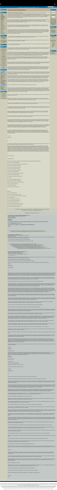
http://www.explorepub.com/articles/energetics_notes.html (15, 204)
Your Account (3, 33)
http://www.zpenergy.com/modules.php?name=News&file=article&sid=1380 (19, 19)
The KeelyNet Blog (3, 80)
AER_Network (3, 71)
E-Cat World (2, 72)
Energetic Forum (3, 75)
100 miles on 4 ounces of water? (53, 32)
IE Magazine (2, 88)
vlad (25, 10)
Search (2, 27)
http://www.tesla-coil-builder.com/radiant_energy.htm (14, 194)
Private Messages (3, 26)
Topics (2, 31)
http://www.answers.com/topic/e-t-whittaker (13, 21)
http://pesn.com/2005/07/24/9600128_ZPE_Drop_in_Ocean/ (21, 36)
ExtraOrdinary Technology (3, 87)
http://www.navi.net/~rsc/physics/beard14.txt (13, 186)
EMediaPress (2, 76)
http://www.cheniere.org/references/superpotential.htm (17, 26)
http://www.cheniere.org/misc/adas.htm (22, 13)
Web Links (2, 32)
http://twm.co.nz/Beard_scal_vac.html (22, 52)
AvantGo (2, 20)
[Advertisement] (28, 2)
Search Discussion (46, 209)
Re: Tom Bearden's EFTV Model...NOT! (16, 244)
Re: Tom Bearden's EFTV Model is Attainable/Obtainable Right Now (18, 230)
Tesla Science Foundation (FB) (3, 83)
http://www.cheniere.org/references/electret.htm (24, 20)
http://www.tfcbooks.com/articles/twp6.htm (13, 201)
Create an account (3, 7)
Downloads (2, 22)
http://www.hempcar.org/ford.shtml (12, 192)
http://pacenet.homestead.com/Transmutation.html (13, 206)
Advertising (2, 19)
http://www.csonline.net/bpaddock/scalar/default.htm (14, 180)
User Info (9, 236)
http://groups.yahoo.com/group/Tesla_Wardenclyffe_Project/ (15, 203)
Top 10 (2, 30)
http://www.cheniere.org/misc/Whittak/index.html (38, 21)
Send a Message (13, 236)
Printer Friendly (52, 53)
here (3, 42)
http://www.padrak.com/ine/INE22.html (12, 183)
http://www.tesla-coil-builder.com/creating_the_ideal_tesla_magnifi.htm (16, 195)
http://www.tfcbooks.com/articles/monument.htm (13, 200)
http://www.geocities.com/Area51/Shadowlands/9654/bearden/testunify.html (17, 56)
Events (2, 23)
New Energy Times (3, 89)
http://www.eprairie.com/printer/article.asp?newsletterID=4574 (30, 66)
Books (2, 21)
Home (2, 13)
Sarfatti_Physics (3, 81)
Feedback (2, 24)
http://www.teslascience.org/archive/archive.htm (13, 198)
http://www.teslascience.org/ (11, 197)
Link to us (2, 25)
